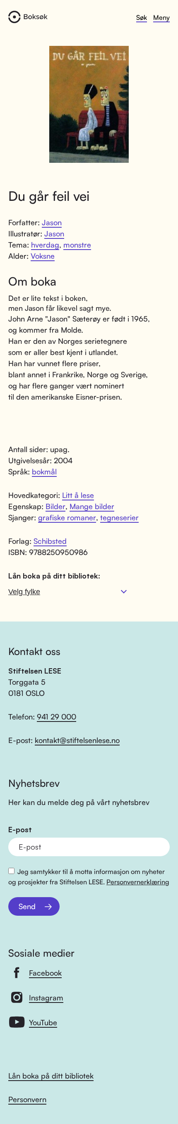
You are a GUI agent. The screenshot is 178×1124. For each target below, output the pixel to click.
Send (27, 906)
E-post (20, 829)
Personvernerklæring (137, 882)
